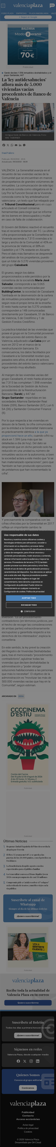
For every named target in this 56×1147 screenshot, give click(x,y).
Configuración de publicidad (16, 585)
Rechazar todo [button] (29, 605)
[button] (28, 611)
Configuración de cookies (15, 592)
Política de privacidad (35, 592)
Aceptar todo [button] (29, 598)
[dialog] (28, 573)
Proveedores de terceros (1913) (26, 562)
